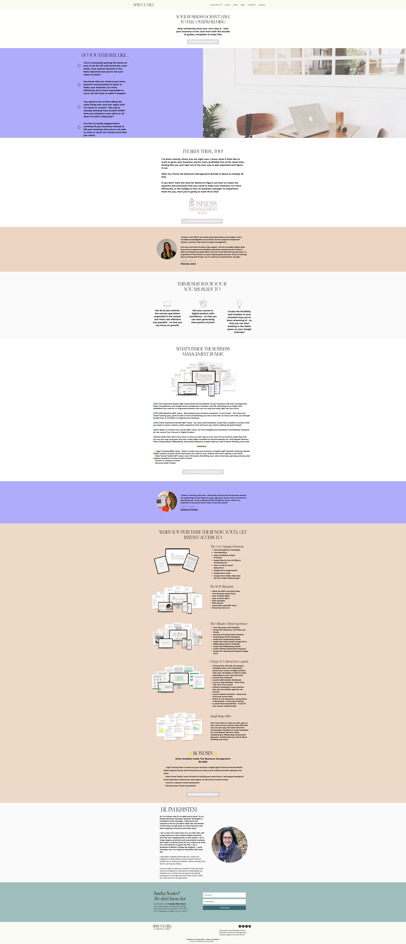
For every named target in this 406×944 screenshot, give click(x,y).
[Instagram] (240, 926)
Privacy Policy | (200, 939)
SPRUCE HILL (143, 4)
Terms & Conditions (212, 939)
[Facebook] (243, 926)
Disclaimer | (191, 939)
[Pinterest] (246, 926)
